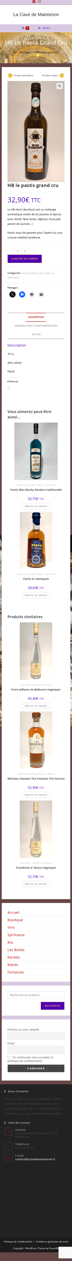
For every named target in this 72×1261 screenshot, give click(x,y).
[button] (59, 86)
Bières (12, 964)
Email (11, 1043)
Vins (11, 927)
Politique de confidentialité (18, 1241)
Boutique (15, 920)
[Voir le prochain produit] (62, 75)
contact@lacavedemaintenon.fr (35, 1159)
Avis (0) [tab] (36, 334)
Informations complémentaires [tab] (36, 325)
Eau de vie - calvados (30, 684)
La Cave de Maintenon (36, 14)
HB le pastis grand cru (46, 52)
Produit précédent (23, 75)
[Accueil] (14, 52)
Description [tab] (36, 317)
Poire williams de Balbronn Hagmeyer (36, 689)
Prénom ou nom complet (23, 1029)
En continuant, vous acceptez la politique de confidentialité (30, 1059)
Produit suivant (50, 75)
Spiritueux (13, 277)
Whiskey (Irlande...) (37, 773)
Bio (10, 942)
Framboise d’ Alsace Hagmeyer (36, 867)
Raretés (13, 957)
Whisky (51, 773)
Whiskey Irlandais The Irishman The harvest (36, 778)
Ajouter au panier (25, 258)
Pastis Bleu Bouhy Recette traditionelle (36, 490)
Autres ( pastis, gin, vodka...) (38, 273)
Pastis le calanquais (36, 579)
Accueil (13, 912)
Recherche (52, 1005)
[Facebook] (34, 1)
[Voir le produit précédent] (10, 75)
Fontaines (15, 972)
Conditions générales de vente (52, 1241)
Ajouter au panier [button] (36, 506)
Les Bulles (16, 949)
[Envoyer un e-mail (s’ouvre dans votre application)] (39, 1)
